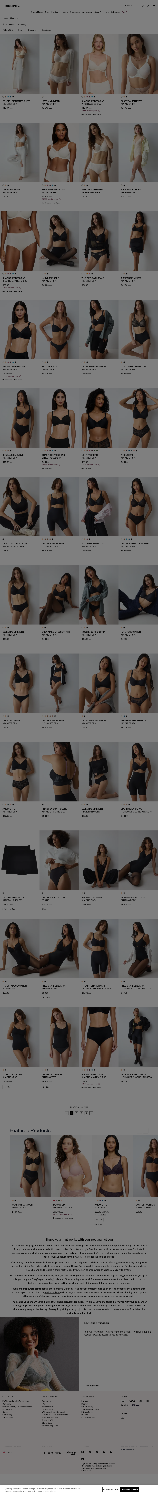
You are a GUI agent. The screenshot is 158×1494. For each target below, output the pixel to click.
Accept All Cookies (130, 1489)
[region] (79, 1489)
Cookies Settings (110, 1489)
